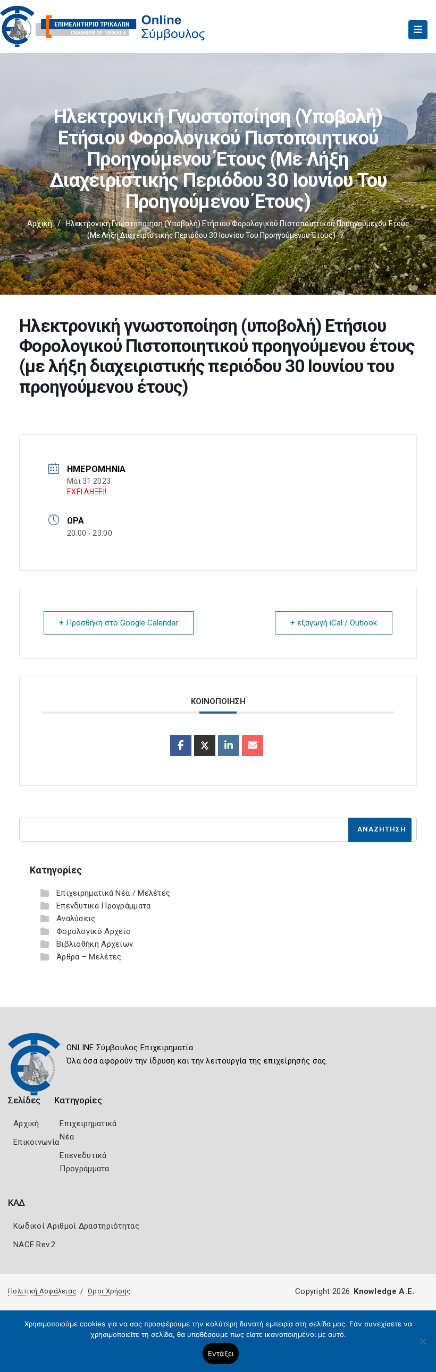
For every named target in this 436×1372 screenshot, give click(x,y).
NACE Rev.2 (34, 1244)
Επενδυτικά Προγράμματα (103, 906)
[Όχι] (422, 1346)
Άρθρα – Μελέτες (89, 957)
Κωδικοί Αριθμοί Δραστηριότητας (76, 1226)
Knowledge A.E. (384, 1291)
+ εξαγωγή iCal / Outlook (333, 623)
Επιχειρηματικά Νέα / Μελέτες (113, 893)
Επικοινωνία (36, 1142)
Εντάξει (221, 1353)
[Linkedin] (228, 745)
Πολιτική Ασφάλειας (42, 1291)
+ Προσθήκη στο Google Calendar (118, 623)
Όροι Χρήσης (109, 1291)
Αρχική (39, 223)
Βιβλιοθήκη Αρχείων (94, 944)
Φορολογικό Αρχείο (93, 931)
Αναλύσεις (76, 918)
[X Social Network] (204, 745)
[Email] (252, 745)
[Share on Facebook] (180, 745)
